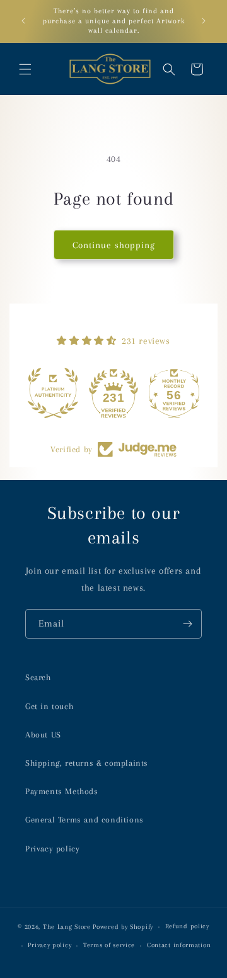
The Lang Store (67, 927)
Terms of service (109, 945)
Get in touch (49, 706)
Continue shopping (114, 245)
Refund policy (187, 926)
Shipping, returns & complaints (86, 763)
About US (43, 734)
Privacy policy (52, 848)
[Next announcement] (204, 21)
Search (38, 677)
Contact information (179, 945)
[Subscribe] (187, 624)
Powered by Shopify (123, 927)
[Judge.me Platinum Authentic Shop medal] (53, 393)
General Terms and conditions (84, 819)
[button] (25, 69)
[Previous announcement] (23, 21)
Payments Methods (61, 791)
